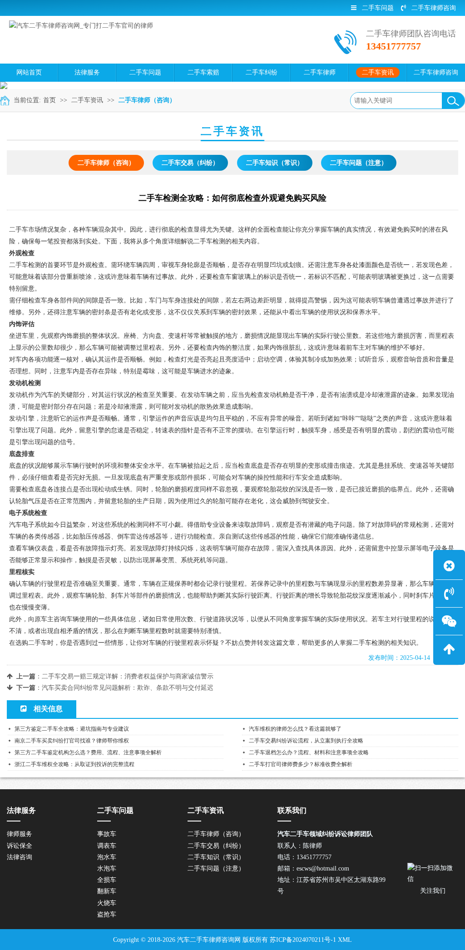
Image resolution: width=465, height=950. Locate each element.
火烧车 (106, 903)
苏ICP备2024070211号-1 (303, 939)
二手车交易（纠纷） (190, 162)
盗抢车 (106, 914)
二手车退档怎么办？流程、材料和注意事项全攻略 (309, 752)
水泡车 (106, 868)
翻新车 (106, 891)
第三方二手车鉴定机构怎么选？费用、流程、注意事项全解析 (88, 752)
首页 (49, 100)
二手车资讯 (87, 100)
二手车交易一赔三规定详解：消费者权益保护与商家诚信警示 (127, 676)
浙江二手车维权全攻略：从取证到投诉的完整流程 (74, 764)
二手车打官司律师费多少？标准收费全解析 (300, 764)
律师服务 (19, 834)
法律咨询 (19, 857)
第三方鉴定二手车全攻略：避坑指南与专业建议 (72, 729)
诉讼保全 (19, 845)
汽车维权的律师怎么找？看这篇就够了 (295, 729)
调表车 (106, 845)
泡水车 (106, 857)
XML (345, 939)
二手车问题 (378, 8)
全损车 (106, 879)
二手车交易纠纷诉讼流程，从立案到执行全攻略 (306, 740)
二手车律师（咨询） (147, 100)
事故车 (106, 834)
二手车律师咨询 (433, 8)
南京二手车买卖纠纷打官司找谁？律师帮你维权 (72, 740)
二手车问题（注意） (358, 162)
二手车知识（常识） (274, 162)
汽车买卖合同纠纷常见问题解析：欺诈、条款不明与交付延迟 (127, 687)
